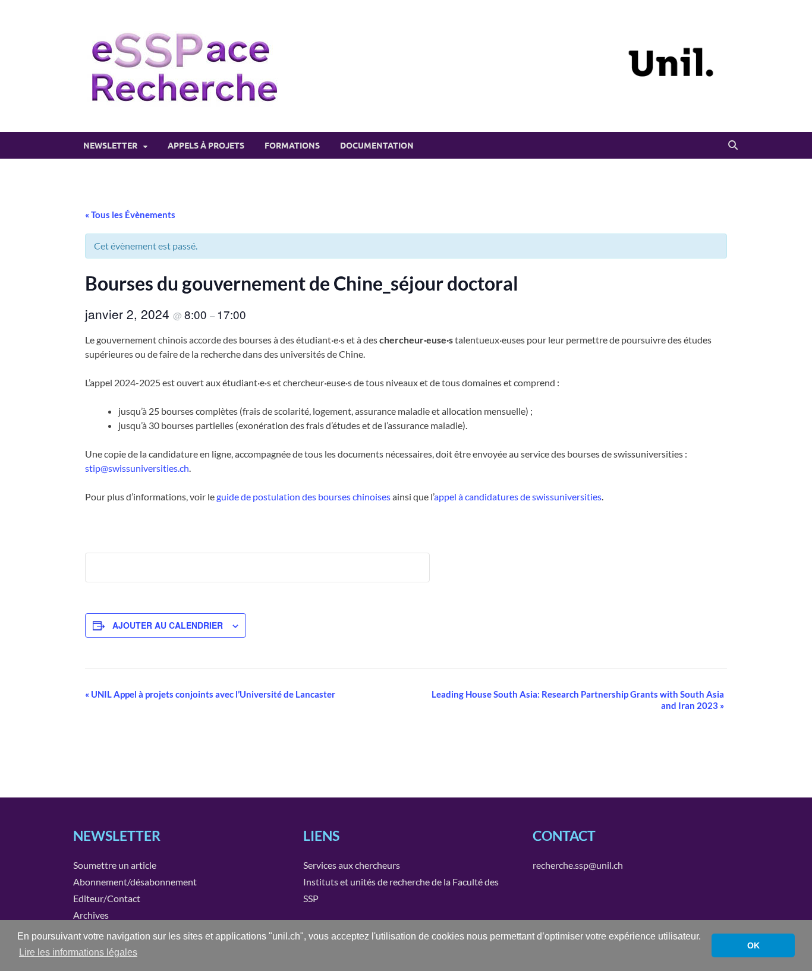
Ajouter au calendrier (167, 625)
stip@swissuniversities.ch (137, 468)
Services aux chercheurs (351, 865)
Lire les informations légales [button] (78, 952)
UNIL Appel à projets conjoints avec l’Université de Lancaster (210, 694)
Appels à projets (206, 145)
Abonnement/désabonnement (135, 881)
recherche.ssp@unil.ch (578, 865)
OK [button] (753, 945)
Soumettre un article (114, 865)
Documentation (377, 145)
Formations (292, 145)
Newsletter (110, 145)
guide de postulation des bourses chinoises (303, 496)
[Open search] (733, 145)
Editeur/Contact (106, 898)
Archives (91, 914)
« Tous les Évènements (130, 214)
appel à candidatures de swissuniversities (518, 496)
